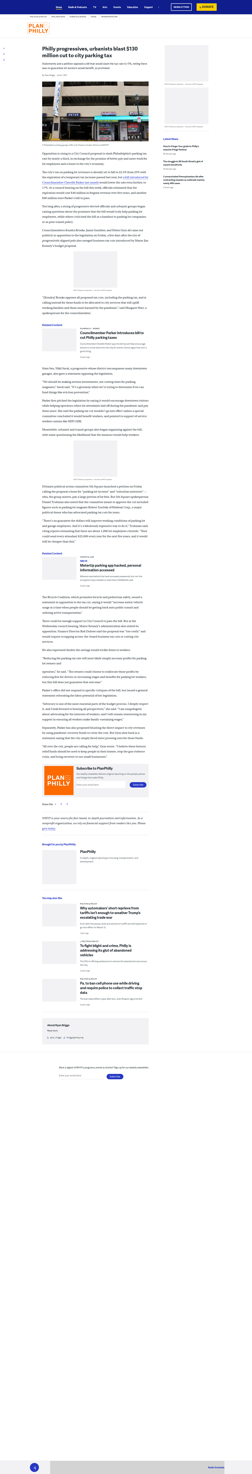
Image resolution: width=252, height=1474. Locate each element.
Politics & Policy (38, 16)
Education (132, 7)
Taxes (93, 16)
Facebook (55, 804)
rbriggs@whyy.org (74, 1037)
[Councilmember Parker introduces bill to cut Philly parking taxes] (59, 341)
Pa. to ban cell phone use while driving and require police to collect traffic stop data (111, 988)
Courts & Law (87, 557)
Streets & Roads (78, 16)
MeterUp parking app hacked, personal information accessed (110, 567)
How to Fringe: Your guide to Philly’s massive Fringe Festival (181, 148)
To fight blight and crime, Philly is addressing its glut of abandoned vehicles (106, 950)
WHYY (38, 7)
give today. (49, 828)
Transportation (109, 16)
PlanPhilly (85, 328)
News (59, 7)
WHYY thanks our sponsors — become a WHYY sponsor (93, 290)
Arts (105, 7)
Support (148, 7)
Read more (52, 1030)
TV (94, 7)
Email (67, 804)
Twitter (61, 804)
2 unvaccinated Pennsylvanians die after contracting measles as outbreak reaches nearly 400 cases (184, 180)
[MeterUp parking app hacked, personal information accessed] (59, 570)
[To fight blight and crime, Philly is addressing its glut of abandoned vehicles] (59, 954)
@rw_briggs (56, 1037)
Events (117, 7)
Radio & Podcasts (77, 7)
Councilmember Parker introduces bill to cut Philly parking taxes (112, 335)
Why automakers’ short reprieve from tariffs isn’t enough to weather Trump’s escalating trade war (110, 913)
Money (96, 328)
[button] (34, 1467)
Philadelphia (58, 16)
